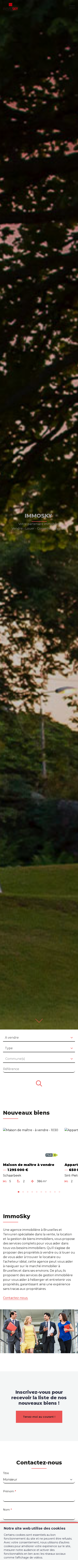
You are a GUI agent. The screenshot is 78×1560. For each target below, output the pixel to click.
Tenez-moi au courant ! (39, 1416)
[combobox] (39, 1038)
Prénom (9, 1491)
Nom (7, 1509)
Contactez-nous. (15, 1298)
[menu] (72, 7)
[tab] (18, 1192)
